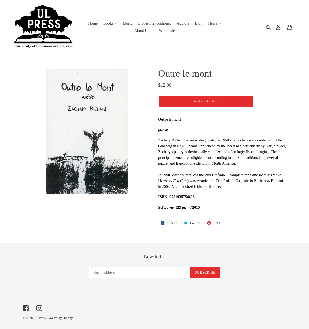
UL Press (40, 318)
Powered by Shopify (60, 318)
